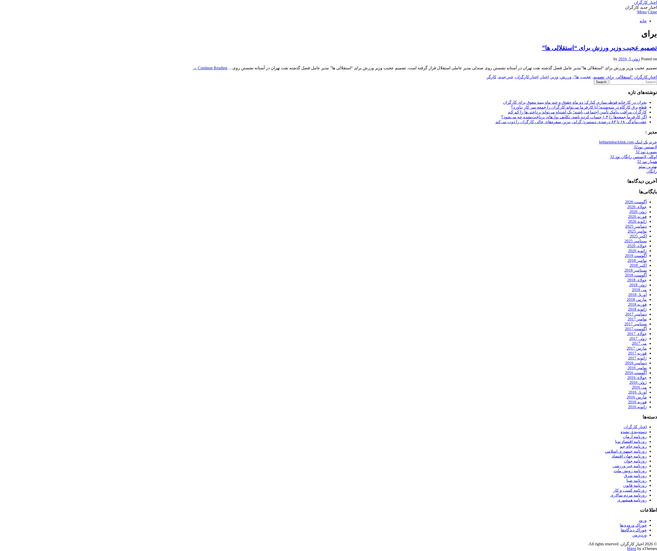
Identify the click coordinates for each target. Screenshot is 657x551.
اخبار (544, 77)
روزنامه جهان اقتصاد (629, 456)
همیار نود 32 (647, 161)
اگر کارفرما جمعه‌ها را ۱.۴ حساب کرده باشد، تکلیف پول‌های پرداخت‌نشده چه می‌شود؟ (574, 117)
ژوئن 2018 (638, 285)
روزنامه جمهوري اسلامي (626, 451)
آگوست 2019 (636, 255)
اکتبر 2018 (638, 265)
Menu (642, 12)
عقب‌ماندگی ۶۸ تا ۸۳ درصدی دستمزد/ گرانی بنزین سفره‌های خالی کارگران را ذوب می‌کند (571, 122)
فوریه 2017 (637, 353)
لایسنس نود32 (645, 147)
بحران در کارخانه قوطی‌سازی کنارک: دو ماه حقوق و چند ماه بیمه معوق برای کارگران (575, 102)
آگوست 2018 (636, 275)
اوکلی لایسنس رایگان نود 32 (633, 157)
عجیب (586, 77)
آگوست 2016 (636, 372)
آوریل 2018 (637, 294)
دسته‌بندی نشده (634, 432)
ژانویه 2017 (637, 358)
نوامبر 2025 (637, 231)
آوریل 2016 (637, 392)
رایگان (651, 171)
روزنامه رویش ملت (630, 471)
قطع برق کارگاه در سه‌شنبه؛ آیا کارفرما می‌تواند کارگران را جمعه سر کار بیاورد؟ (579, 107)
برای (610, 77)
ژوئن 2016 (638, 382)
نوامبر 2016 (637, 368)
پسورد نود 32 (646, 152)
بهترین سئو (648, 166)
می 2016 (639, 387)
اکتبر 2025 (638, 236)
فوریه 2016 (637, 402)
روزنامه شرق (635, 475)
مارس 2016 (637, 397)
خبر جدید (505, 77)
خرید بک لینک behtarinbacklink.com (628, 142)
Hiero (631, 548)
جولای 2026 (637, 207)
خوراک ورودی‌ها (633, 525)
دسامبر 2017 (636, 314)
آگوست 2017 (636, 329)
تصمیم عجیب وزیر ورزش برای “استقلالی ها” (599, 47)
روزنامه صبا (636, 480)
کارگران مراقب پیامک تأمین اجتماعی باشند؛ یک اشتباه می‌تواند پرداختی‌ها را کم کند (577, 112)
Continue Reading (210, 68)
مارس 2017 (637, 348)
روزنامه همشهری (632, 500)
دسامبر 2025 (636, 226)
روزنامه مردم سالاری (628, 495)
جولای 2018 (637, 280)
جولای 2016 (637, 377)
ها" (576, 77)
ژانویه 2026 (637, 221)
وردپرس (639, 535)
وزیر (554, 77)
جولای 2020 (637, 246)
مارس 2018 (637, 299)
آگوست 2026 (636, 202)
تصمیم (598, 77)
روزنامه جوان (635, 461)
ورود (643, 520)
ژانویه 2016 (637, 407)
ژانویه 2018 (637, 309)
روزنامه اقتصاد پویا (631, 441)
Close (652, 12)
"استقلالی (624, 77)
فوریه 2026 (637, 216)
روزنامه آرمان (635, 436)
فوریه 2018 (637, 304)
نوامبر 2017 (637, 319)
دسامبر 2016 (636, 363)
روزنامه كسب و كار (630, 490)
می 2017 (639, 343)
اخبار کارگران (645, 2)
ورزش (566, 77)
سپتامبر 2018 (635, 270)
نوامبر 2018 (637, 260)
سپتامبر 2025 (635, 241)
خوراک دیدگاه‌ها (634, 530)
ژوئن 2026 (638, 212)
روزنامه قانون (635, 485)
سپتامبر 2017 (635, 324)
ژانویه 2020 (637, 251)
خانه (643, 21)
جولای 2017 (637, 333)
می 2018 (639, 290)
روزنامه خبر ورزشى (630, 466)
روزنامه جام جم (633, 446)
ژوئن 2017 (638, 338)
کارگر (491, 77)
